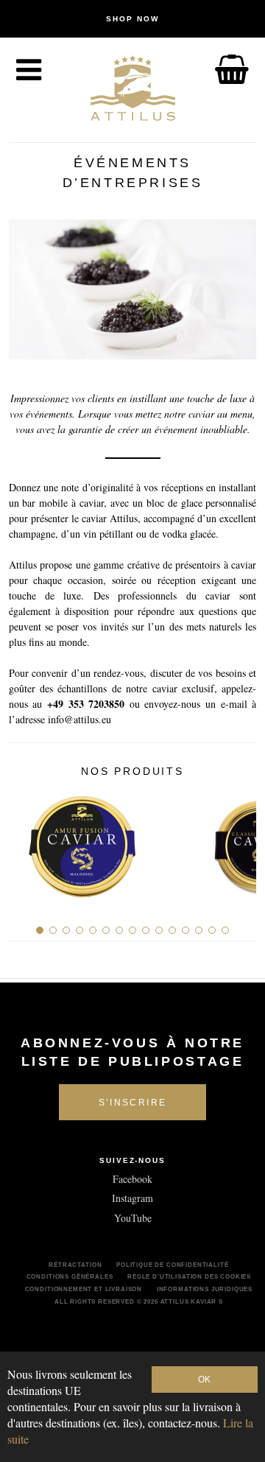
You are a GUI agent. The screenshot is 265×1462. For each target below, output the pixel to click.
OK (204, 1379)
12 (185, 930)
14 (212, 930)
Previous (25, 842)
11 (172, 930)
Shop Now (132, 19)
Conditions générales (69, 1276)
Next (239, 842)
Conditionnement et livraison (84, 1289)
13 (198, 930)
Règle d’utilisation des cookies (189, 1276)
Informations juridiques (204, 1289)
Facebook (132, 1179)
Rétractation (75, 1264)
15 (225, 930)
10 (159, 930)
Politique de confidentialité (172, 1264)
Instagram (132, 1198)
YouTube (133, 1218)
